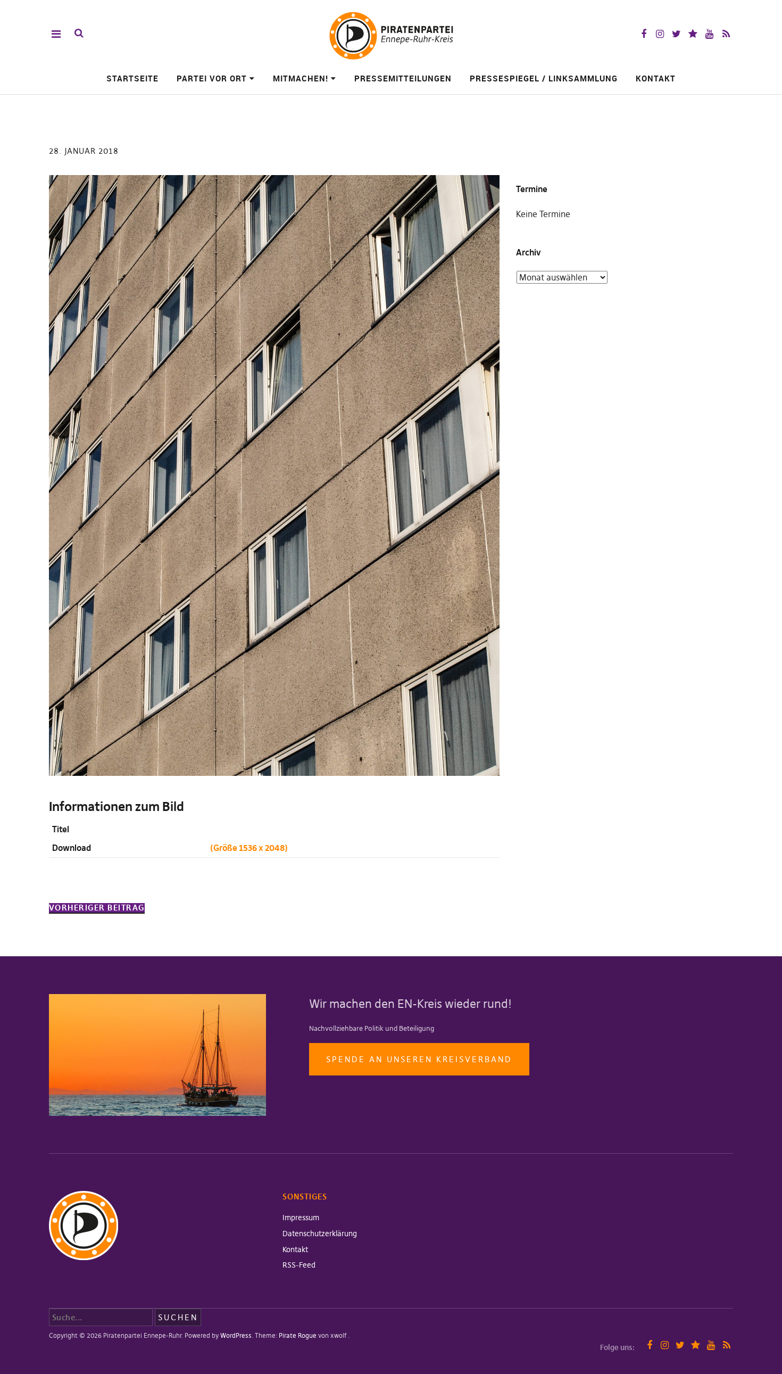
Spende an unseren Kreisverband (419, 1059)
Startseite (132, 78)
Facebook (643, 33)
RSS (726, 33)
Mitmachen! (300, 78)
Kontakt (656, 78)
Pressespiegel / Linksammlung (544, 78)
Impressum (300, 1217)
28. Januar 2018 (84, 151)
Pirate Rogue (298, 1335)
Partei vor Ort (212, 78)
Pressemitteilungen (403, 78)
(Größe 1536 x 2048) (249, 847)
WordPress (236, 1335)
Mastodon (693, 33)
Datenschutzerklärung (319, 1233)
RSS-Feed (298, 1265)
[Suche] (79, 33)
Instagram (660, 33)
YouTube (709, 33)
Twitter (676, 33)
